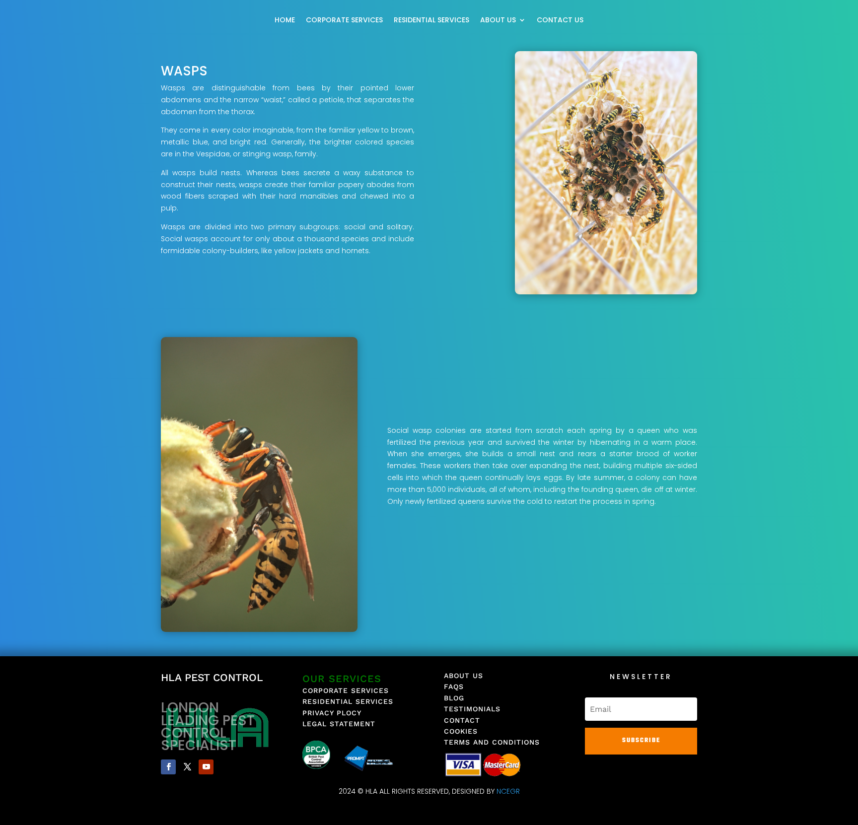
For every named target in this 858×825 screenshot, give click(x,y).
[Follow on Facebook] (168, 766)
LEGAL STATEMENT (338, 724)
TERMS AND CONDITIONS (492, 742)
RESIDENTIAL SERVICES (431, 20)
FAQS (454, 686)
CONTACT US (560, 20)
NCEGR (508, 791)
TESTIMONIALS (472, 709)
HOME (285, 20)
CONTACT (462, 720)
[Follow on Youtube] (206, 766)
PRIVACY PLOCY (331, 713)
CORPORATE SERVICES (344, 20)
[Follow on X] (187, 766)
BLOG (454, 698)
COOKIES (461, 731)
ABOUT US (498, 20)
